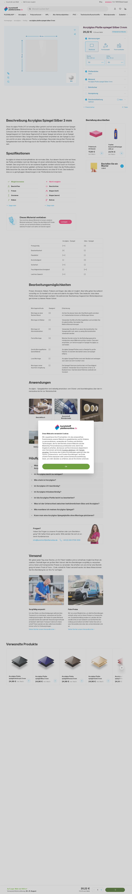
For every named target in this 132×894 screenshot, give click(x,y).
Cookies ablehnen (68, 450)
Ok (66, 466)
